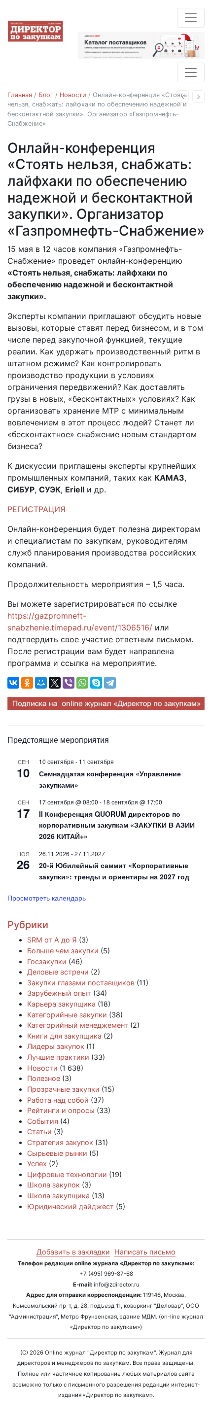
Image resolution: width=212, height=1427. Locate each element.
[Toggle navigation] (191, 18)
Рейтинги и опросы (61, 1110)
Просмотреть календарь (46, 898)
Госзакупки (47, 961)
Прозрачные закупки (63, 1089)
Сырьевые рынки (57, 1153)
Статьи (39, 1131)
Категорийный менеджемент (77, 1025)
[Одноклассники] (27, 683)
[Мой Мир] (41, 683)
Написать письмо (145, 1252)
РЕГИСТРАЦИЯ (36, 509)
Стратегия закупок (60, 1142)
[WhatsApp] (82, 683)
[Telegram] (110, 683)
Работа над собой (58, 1100)
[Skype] (96, 683)
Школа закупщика (58, 1195)
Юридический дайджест (70, 1206)
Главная (19, 95)
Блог (45, 95)
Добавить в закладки (73, 1252)
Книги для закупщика (64, 1036)
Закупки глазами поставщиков (81, 982)
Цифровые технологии (67, 1174)
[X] (55, 683)
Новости (73, 95)
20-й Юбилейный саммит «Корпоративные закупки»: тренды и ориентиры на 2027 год (114, 870)
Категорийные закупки (67, 1014)
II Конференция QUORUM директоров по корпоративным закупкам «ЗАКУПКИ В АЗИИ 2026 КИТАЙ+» (117, 825)
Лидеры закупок (55, 1046)
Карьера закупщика (61, 1004)
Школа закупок (53, 1185)
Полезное (43, 1078)
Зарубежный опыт (59, 993)
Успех (37, 1163)
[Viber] (68, 683)
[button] (183, 96)
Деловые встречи (58, 972)
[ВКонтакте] (13, 683)
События (42, 1121)
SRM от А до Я (52, 940)
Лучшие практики (58, 1057)
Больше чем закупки (63, 950)
